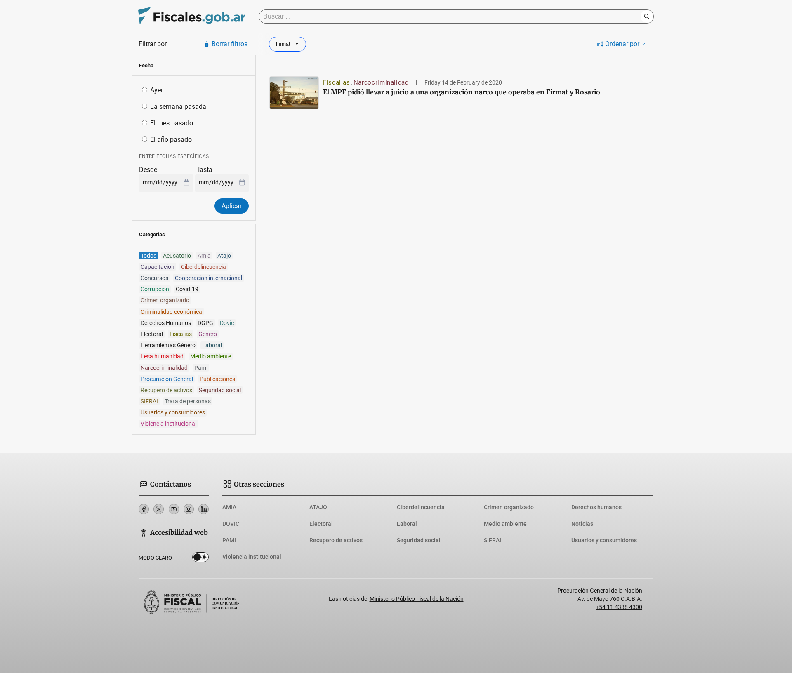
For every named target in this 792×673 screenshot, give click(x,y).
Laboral (407, 523)
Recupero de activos (336, 540)
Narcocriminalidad (381, 82)
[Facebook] (144, 509)
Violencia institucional (251, 556)
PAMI (229, 540)
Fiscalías (336, 82)
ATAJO (318, 507)
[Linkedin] (203, 509)
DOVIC (230, 523)
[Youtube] (174, 509)
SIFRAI (492, 540)
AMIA (229, 507)
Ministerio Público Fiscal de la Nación (417, 598)
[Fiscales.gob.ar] (191, 16)
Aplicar (232, 206)
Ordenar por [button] (622, 44)
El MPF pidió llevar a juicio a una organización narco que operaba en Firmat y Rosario (461, 92)
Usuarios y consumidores (604, 540)
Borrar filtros (230, 44)
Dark (200, 558)
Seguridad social (419, 540)
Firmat (283, 44)
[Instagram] (189, 509)
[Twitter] (158, 509)
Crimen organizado (509, 507)
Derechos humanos (596, 507)
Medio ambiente (505, 523)
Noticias (582, 523)
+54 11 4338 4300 (619, 607)
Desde (148, 170)
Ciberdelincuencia (421, 507)
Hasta (203, 170)
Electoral (321, 523)
